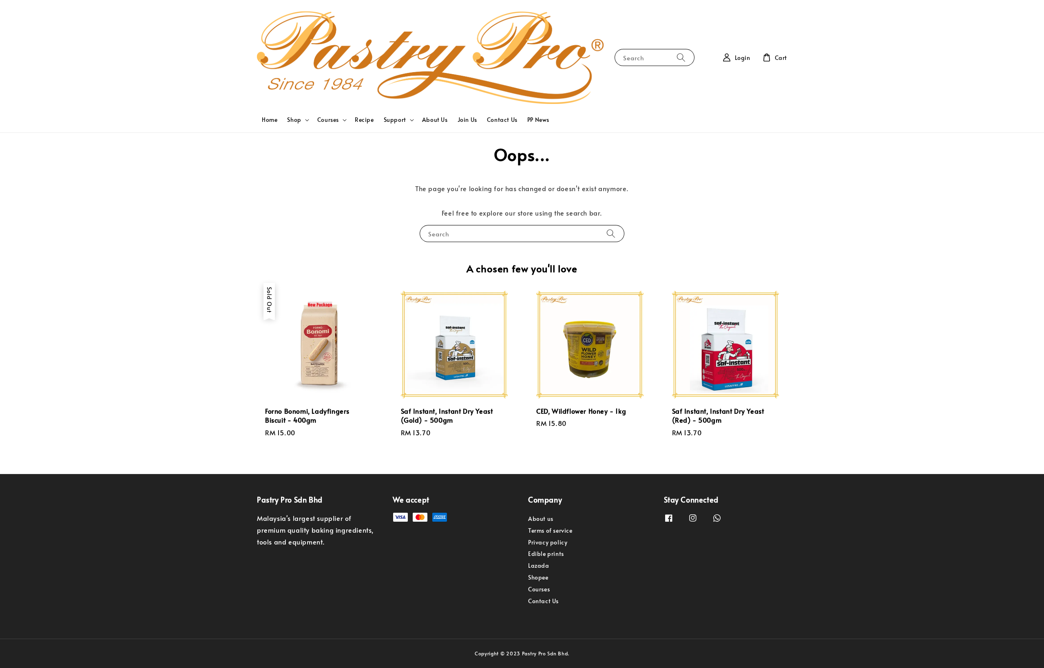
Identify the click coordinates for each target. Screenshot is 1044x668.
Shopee (538, 577)
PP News (538, 119)
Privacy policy (547, 542)
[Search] (681, 57)
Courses (328, 119)
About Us (435, 119)
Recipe (364, 119)
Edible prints (546, 554)
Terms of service (550, 530)
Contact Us (502, 119)
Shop (294, 119)
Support (395, 119)
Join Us (467, 119)
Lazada (538, 565)
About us (540, 518)
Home (269, 119)
